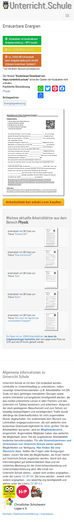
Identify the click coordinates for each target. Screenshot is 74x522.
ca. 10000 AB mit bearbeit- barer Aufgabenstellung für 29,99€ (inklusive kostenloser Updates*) (21, 60)
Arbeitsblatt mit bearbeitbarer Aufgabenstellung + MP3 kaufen (21, 40)
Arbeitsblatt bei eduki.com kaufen (33, 202)
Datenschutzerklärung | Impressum (33, 514)
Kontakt (7, 514)
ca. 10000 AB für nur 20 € (21, 49)
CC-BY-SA (27, 476)
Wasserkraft (21, 234)
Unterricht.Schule (40, 5)
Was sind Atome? (23, 255)
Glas (17, 276)
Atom (17, 297)
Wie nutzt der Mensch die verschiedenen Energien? (23, 319)
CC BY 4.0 (36, 483)
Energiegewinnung (14, 103)
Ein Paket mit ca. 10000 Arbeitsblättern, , (31, 338)
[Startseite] (5, 5)
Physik (6, 91)
